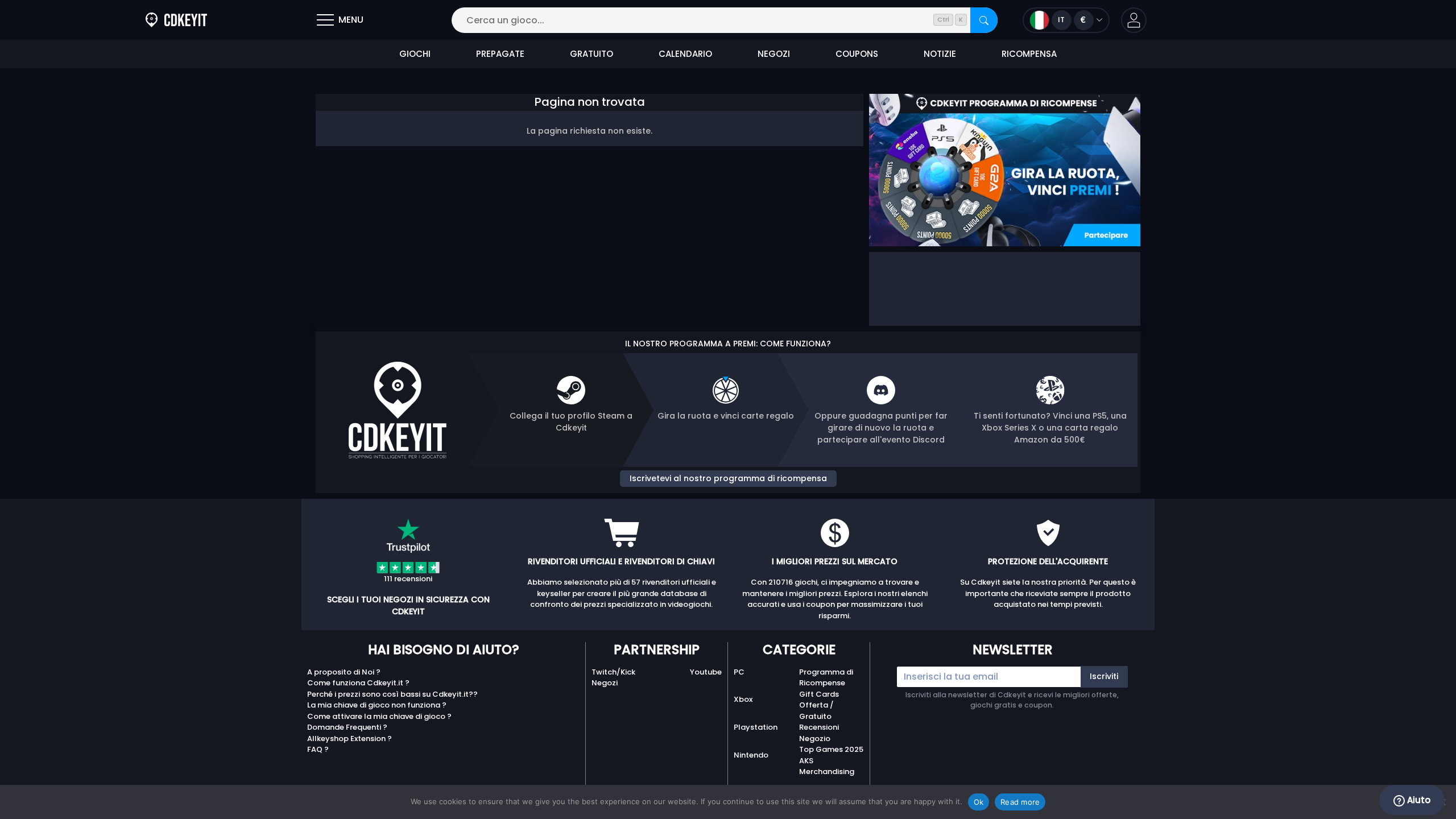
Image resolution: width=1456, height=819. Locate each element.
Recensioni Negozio (819, 733)
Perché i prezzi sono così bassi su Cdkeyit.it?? (392, 694)
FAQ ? (318, 749)
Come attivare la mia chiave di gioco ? (379, 716)
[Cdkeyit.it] (176, 20)
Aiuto (1417, 800)
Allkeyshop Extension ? (349, 738)
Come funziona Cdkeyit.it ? (358, 682)
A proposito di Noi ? (343, 672)
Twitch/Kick (613, 672)
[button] (1134, 20)
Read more (1020, 801)
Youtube (706, 672)
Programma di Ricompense (826, 678)
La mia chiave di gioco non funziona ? (376, 705)
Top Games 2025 (831, 749)
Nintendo (751, 755)
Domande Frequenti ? (347, 727)
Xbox (743, 699)
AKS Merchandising (826, 766)
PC (739, 672)
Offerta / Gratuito (816, 711)
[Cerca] (984, 20)
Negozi (605, 682)
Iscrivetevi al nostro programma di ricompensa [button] (728, 478)
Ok (979, 801)
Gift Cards (819, 694)
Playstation (755, 727)
